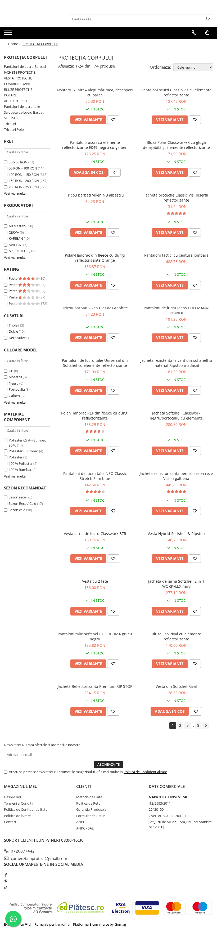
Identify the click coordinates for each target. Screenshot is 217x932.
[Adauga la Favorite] (113, 119)
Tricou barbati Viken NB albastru (95, 195)
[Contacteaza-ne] (194, 32)
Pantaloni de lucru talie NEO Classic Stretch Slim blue (95, 476)
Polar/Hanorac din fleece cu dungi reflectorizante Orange (95, 258)
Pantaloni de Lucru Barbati (25, 66)
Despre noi (12, 797)
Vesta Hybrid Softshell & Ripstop (176, 533)
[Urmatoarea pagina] (205, 725)
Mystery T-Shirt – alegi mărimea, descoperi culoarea (95, 92)
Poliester (15, 457)
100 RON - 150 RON (24, 174)
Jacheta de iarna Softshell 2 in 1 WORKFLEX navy (176, 584)
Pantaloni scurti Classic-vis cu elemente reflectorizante (176, 92)
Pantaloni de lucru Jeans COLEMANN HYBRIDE (176, 310)
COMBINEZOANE (17, 83)
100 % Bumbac (20, 469)
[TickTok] (5, 887)
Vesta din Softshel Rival (176, 686)
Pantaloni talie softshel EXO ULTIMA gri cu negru (95, 636)
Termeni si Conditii (18, 803)
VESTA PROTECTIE (18, 78)
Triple (13, 325)
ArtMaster (17, 226)
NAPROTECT (18, 250)
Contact (10, 821)
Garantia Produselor (92, 809)
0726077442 (22, 851)
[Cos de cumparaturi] (207, 32)
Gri (11, 370)
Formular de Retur (90, 815)
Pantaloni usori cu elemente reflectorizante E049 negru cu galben (95, 145)
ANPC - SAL (85, 828)
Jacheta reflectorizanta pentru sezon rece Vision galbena (176, 476)
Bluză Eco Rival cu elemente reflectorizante (176, 636)
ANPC (80, 821)
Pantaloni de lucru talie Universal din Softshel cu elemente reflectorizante (95, 363)
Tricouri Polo (14, 129)
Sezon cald (17, 509)
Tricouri (10, 123)
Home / (15, 43)
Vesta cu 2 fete (95, 581)
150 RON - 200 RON (24, 180)
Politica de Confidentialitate (145, 771)
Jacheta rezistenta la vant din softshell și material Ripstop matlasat (176, 363)
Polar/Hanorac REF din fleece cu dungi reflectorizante (95, 416)
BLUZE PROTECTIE (18, 89)
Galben (14, 395)
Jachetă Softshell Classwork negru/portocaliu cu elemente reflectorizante (176, 416)
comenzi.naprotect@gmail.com (38, 858)
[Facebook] (5, 874)
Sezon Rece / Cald (22, 503)
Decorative (17, 337)
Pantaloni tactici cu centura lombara (176, 255)
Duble (13, 331)
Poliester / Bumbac (23, 451)
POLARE (10, 95)
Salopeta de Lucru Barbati (24, 112)
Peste (13, 278)
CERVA (14, 232)
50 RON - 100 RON (23, 168)
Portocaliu (17, 389)
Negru (14, 383)
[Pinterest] (5, 881)
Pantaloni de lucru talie (22, 106)
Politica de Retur (89, 803)
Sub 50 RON (18, 162)
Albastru (15, 376)
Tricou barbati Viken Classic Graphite (95, 307)
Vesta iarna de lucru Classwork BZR (95, 533)
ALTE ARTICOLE (16, 101)
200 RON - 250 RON (24, 187)
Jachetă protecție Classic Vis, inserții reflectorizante (176, 198)
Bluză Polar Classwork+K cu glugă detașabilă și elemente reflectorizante (176, 145)
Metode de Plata (89, 797)
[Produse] (8, 34)
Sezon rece (17, 497)
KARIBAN (16, 238)
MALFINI (15, 244)
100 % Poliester (21, 463)
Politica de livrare (17, 815)
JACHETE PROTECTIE (19, 72)
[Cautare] (208, 19)
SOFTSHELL (13, 117)
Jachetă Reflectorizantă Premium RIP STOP (95, 686)
